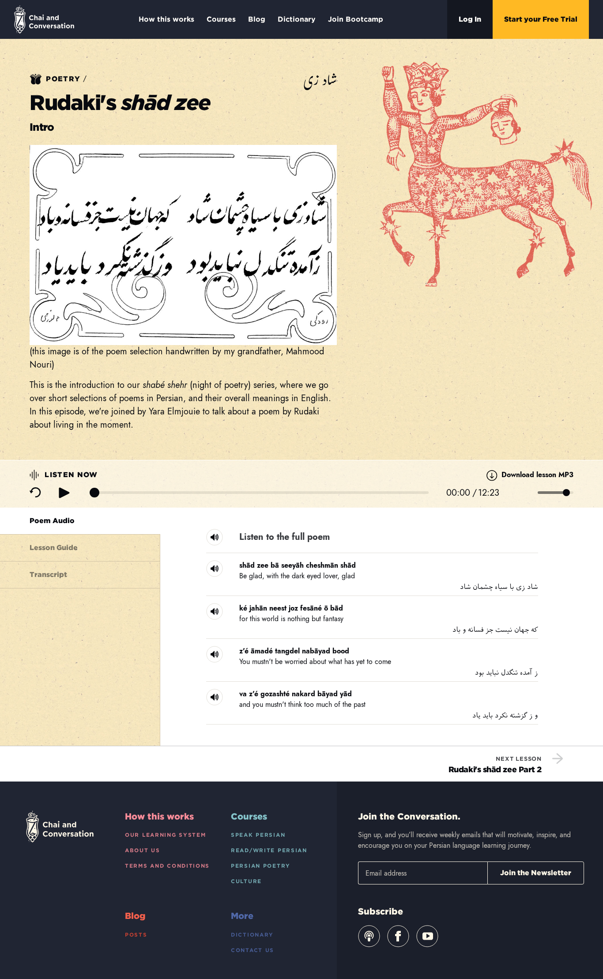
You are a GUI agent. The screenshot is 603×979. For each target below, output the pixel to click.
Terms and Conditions (167, 865)
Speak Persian (258, 834)
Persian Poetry (260, 865)
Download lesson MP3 (536, 475)
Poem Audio (52, 520)
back (35, 492)
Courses (221, 19)
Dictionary (297, 19)
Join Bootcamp (355, 19)
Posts (136, 934)
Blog (256, 19)
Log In (470, 19)
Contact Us (252, 950)
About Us (142, 850)
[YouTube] (427, 936)
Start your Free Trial (540, 19)
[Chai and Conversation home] (44, 19)
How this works (166, 19)
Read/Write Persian (269, 850)
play (64, 492)
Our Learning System (165, 834)
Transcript (48, 574)
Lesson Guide (54, 547)
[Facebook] (398, 936)
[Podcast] (369, 936)
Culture (246, 881)
